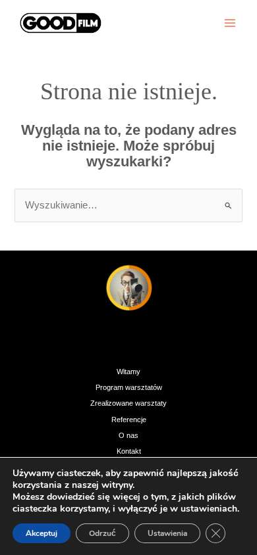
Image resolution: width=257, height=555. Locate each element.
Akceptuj (41, 533)
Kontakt (129, 451)
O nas (128, 435)
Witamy (128, 371)
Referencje (128, 419)
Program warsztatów (129, 387)
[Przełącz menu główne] (230, 23)
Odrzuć (102, 533)
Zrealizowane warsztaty (128, 403)
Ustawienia (167, 533)
